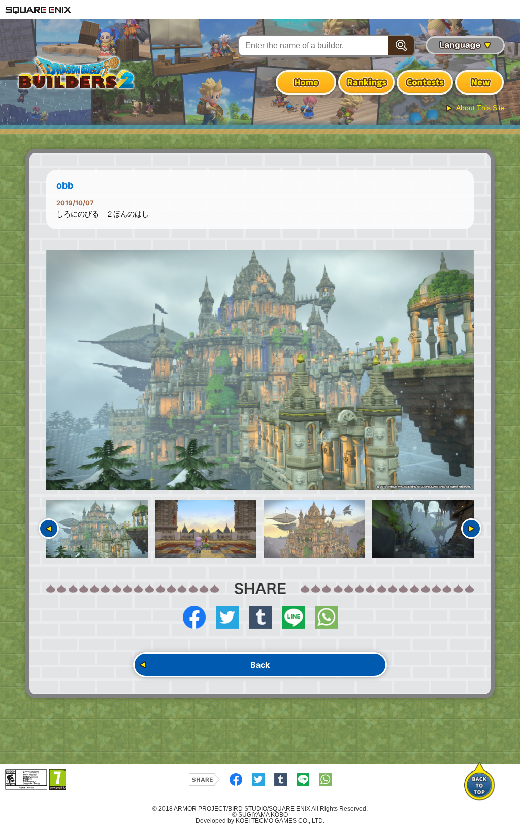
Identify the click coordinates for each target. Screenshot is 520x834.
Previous (49, 528)
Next (471, 528)
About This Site (480, 108)
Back (260, 665)
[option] (260, 370)
